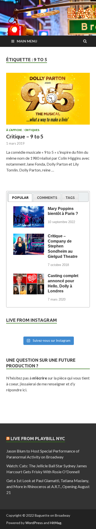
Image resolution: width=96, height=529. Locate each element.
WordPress (34, 523)
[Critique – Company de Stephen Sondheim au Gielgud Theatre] (28, 236)
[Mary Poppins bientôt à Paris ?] (28, 209)
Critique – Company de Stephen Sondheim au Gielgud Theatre (63, 246)
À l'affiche (14, 130)
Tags (70, 198)
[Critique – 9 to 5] (48, 101)
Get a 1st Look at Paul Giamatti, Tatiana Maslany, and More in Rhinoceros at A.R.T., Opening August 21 (48, 486)
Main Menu (27, 41)
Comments (47, 198)
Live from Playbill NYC (38, 438)
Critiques (31, 130)
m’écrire (39, 378)
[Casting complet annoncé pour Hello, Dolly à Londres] (28, 276)
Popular (20, 198)
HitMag (55, 523)
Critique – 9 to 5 (24, 136)
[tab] (20, 197)
